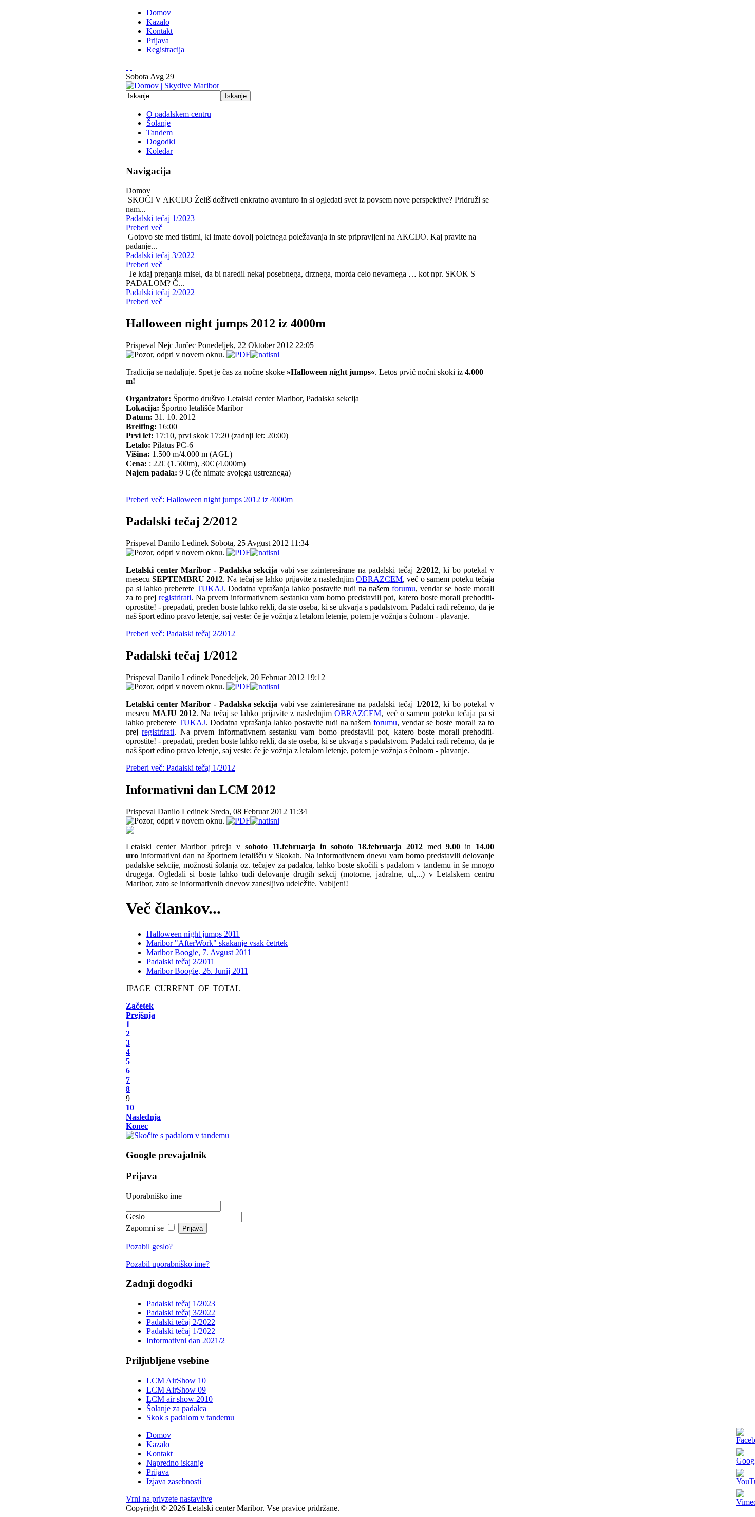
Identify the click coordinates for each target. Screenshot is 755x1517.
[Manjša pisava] (131, 67)
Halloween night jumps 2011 (193, 933)
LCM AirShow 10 (176, 1380)
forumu (404, 588)
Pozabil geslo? (149, 1246)
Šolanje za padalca (176, 1408)
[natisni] (264, 354)
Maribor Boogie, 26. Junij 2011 (197, 970)
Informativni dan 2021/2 (185, 1340)
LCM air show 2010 (179, 1399)
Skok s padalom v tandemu (190, 1417)
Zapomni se (146, 1227)
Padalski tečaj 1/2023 (180, 1303)
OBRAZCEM (379, 579)
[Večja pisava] (127, 67)
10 (130, 1107)
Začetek (140, 1005)
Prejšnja (140, 1015)
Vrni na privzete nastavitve (169, 1498)
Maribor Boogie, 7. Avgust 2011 (198, 952)
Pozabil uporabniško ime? (168, 1263)
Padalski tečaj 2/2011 (180, 961)
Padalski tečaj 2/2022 (180, 1322)
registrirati (175, 597)
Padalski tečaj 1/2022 (180, 1331)
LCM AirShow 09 (176, 1389)
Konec (137, 1126)
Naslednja (143, 1116)
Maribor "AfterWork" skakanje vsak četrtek (217, 943)
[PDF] (238, 354)
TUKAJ (210, 588)
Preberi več (144, 227)
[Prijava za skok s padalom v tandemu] (177, 1135)
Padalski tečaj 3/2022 (180, 1312)
